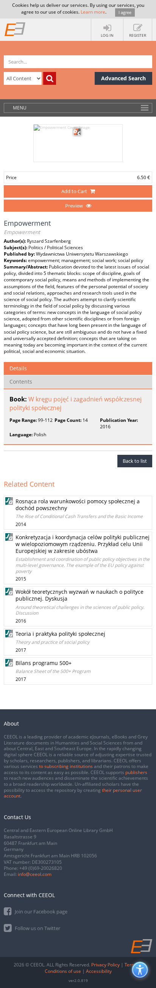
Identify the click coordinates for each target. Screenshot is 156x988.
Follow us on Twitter (37, 928)
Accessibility (99, 971)
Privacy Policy (105, 964)
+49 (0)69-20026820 (40, 868)
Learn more (93, 12)
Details (18, 368)
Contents (20, 381)
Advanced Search (123, 78)
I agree (125, 12)
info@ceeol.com (34, 874)
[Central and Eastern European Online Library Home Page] (15, 29)
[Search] (49, 78)
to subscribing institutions (66, 766)
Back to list (135, 460)
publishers (136, 772)
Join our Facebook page (40, 911)
